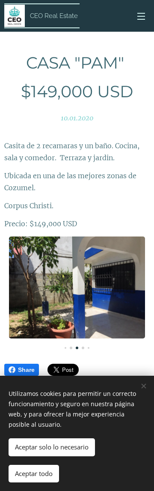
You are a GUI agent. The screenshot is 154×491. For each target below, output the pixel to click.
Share (26, 369)
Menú (141, 15)
